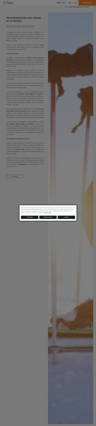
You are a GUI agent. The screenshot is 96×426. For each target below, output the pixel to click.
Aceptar (66, 217)
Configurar (30, 217)
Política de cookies (47, 213)
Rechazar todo (48, 217)
